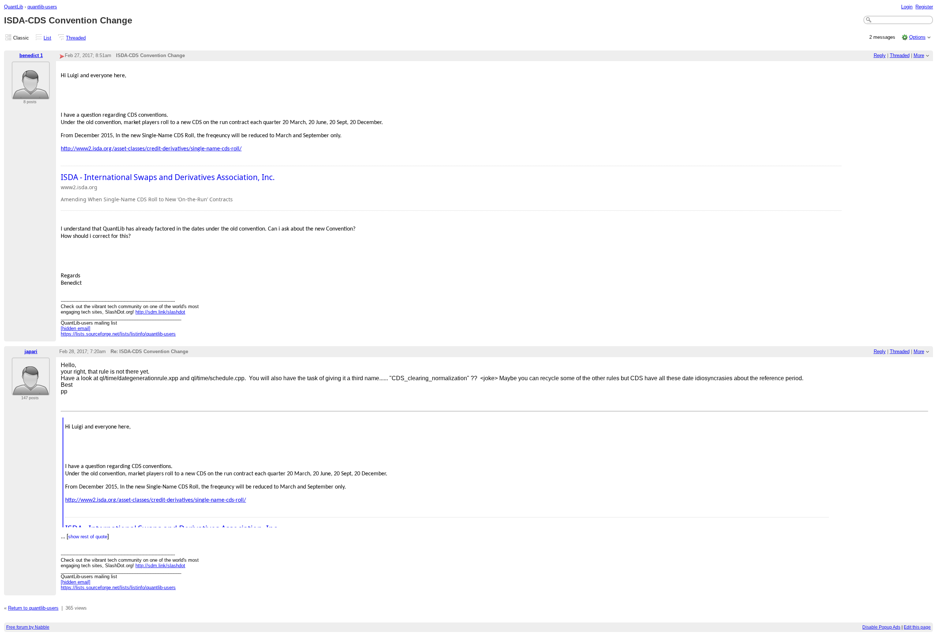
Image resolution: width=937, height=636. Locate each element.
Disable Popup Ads (881, 627)
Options (917, 37)
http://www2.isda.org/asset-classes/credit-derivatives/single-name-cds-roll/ (151, 149)
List (47, 38)
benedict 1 (31, 55)
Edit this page (917, 627)
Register (924, 7)
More (919, 55)
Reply (880, 55)
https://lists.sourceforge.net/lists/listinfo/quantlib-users (118, 334)
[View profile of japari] (31, 391)
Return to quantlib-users (33, 608)
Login (906, 7)
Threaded (76, 38)
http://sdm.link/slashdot (160, 312)
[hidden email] (75, 328)
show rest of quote (87, 536)
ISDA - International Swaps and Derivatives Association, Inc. (168, 177)
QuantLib (13, 7)
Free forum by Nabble (27, 627)
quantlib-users (42, 7)
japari (31, 351)
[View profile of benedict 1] (31, 95)
